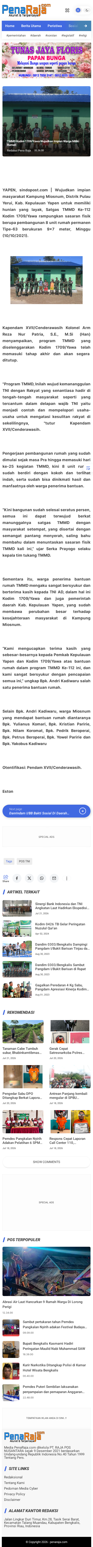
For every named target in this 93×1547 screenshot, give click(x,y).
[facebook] (16, 878)
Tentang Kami (14, 1483)
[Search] (67, 10)
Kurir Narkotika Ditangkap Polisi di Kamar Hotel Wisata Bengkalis (54, 1367)
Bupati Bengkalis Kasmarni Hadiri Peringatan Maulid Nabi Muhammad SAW (54, 1346)
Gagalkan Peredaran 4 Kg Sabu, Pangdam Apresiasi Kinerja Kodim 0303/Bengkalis (61, 987)
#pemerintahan (16, 35)
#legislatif (67, 35)
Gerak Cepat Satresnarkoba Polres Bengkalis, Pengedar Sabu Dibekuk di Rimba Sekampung (69, 1051)
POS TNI (24, 861)
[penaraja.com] (26, 10)
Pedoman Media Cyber (21, 1488)
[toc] (88, 468)
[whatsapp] (41, 878)
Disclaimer (12, 1500)
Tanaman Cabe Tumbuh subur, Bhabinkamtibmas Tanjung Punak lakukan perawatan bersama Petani (22, 1051)
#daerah (35, 35)
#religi (83, 35)
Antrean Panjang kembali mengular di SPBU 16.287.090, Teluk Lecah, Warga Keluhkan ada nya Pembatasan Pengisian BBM (68, 1096)
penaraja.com (58, 1542)
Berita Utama (31, 26)
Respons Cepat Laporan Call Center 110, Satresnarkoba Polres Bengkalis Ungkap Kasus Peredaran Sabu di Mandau (69, 1141)
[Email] (54, 878)
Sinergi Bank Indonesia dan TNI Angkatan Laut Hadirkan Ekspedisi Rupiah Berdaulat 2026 (61, 906)
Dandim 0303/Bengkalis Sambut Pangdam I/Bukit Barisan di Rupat (60, 967)
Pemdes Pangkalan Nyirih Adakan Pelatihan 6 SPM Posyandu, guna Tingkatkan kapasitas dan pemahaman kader (22, 1141)
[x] (29, 878)
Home (9, 26)
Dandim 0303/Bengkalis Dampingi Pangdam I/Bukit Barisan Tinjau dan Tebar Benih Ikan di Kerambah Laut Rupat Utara (62, 946)
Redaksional (13, 1477)
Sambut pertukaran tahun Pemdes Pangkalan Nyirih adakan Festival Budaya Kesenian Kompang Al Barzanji (54, 1325)
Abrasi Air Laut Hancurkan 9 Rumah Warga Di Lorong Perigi (42, 1304)
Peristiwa (55, 26)
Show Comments (46, 1162)
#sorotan (51, 35)
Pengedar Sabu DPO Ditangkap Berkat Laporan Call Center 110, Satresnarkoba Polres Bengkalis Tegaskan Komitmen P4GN (22, 1096)
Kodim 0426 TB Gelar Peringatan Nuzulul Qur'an (60, 926)
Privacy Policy (14, 1494)
